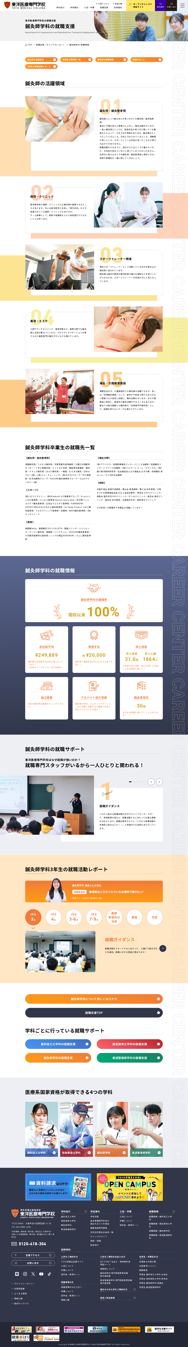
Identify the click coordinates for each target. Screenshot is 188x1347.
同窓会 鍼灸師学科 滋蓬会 (151, 1283)
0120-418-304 (32, 1244)
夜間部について (107, 1268)
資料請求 (160, 7)
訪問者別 (118, 7)
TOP (30, 44)
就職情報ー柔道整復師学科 (160, 1236)
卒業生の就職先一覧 (71, 59)
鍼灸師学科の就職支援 (58, 1058)
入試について (126, 1216)
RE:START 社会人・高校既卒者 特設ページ (115, 1263)
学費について (126, 1220)
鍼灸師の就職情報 (106, 59)
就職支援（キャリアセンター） (50, 44)
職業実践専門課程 (98, 1228)
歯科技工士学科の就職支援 (58, 1044)
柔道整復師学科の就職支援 (129, 1058)
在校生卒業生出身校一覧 (101, 1232)
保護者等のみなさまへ (71, 1287)
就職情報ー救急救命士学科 (160, 1225)
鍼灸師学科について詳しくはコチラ (94, 999)
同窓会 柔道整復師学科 (150, 1287)
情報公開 (118, 3)
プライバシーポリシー (24, 1283)
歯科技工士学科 (68, 1216)
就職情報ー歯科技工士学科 (160, 1218)
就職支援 (104, 7)
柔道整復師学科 (68, 1229)
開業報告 (143, 1270)
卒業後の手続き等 (147, 1261)
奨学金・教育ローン (129, 1225)
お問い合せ (171, 7)
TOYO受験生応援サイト (72, 1261)
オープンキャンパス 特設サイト (142, 5)
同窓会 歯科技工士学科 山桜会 (153, 1274)
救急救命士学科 (68, 1220)
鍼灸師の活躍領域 (35, 59)
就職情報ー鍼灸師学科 (159, 1230)
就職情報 (154, 1211)
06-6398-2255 (23, 1227)
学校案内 (74, 7)
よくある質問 (20, 1293)
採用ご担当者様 (107, 1297)
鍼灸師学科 (66, 1225)
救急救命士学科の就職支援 (129, 1044)
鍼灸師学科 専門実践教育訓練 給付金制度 (114, 1274)
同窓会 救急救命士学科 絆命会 (153, 1278)
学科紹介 (60, 7)
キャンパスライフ (98, 1236)
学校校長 (94, 1216)
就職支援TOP (94, 1013)
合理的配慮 (19, 1288)
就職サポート (139, 59)
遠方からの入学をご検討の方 (113, 1289)
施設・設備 (95, 1240)
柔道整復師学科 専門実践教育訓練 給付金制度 (116, 1281)
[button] (151, 781)
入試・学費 (89, 7)
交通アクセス (103, 3)
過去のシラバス (21, 1303)
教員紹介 (94, 1245)
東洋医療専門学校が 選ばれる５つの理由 (99, 1222)
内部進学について (147, 1265)
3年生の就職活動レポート (39, 66)
